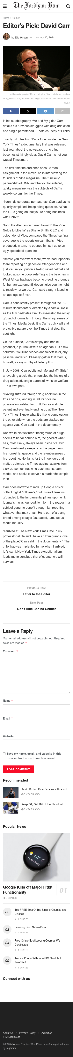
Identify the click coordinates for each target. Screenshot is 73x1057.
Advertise (46, 1033)
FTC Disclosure (11, 1037)
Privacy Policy (27, 1033)
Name (8, 700)
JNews (14, 1044)
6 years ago (31, 794)
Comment (10, 651)
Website (8, 736)
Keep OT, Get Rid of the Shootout (42, 804)
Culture (16, 17)
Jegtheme (11, 1048)
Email (8, 718)
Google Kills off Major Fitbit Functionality (27, 889)
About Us (8, 1033)
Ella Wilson (21, 37)
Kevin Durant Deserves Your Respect (44, 789)
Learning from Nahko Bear (30, 927)
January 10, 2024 (44, 37)
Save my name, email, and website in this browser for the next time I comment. (34, 756)
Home (6, 17)
